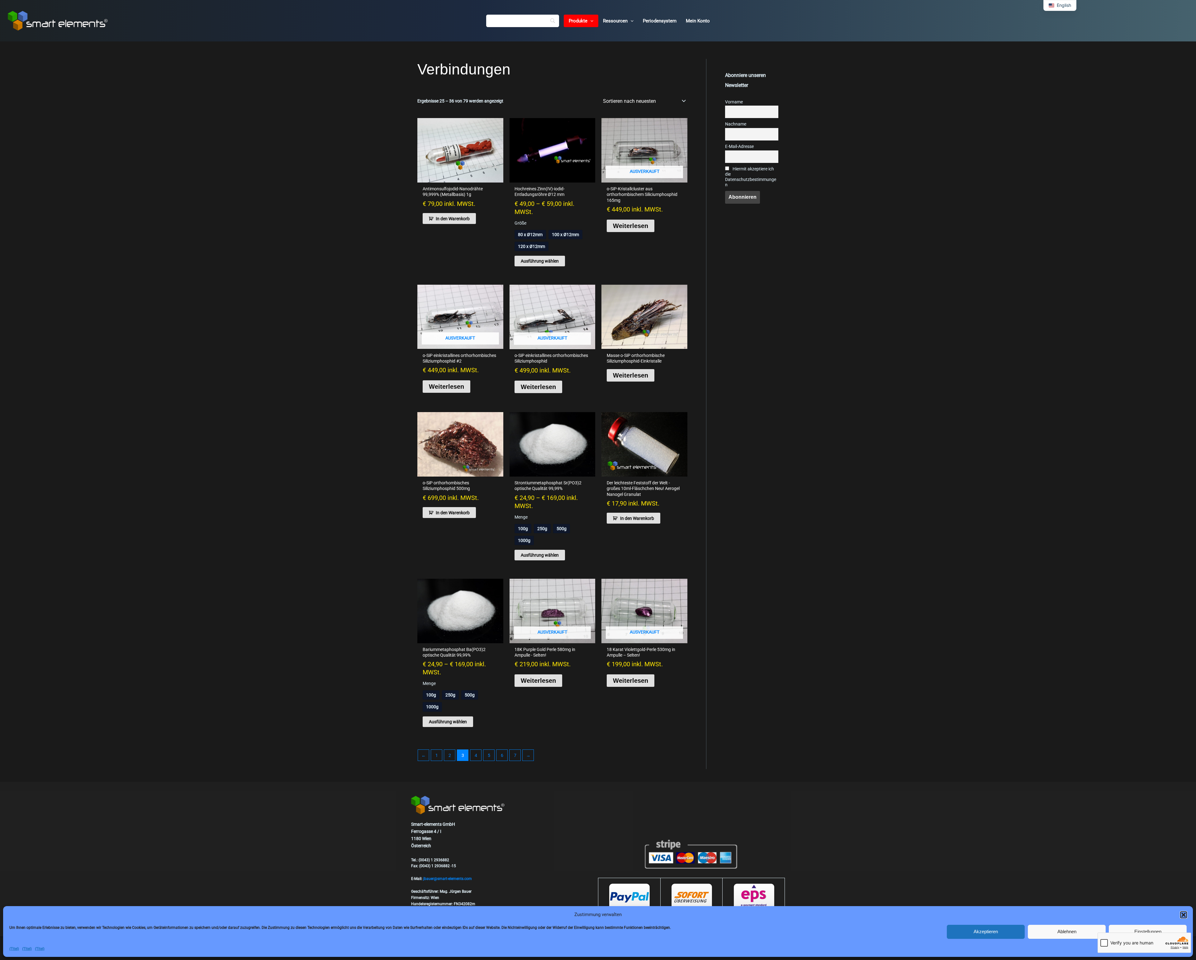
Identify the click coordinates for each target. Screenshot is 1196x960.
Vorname (734, 102)
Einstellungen (1147, 931)
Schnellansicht (460, 177)
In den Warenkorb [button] (453, 218)
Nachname (735, 124)
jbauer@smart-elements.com (447, 879)
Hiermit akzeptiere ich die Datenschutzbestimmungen (750, 177)
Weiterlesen (630, 225)
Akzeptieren (986, 931)
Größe (520, 223)
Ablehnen (1066, 931)
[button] (1183, 915)
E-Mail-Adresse (739, 146)
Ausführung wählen (540, 261)
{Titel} (14, 949)
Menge (521, 517)
